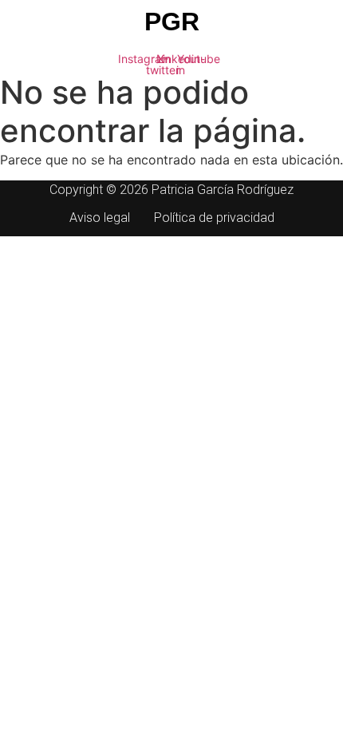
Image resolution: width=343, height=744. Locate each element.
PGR (171, 21)
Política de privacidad (214, 217)
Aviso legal (99, 217)
